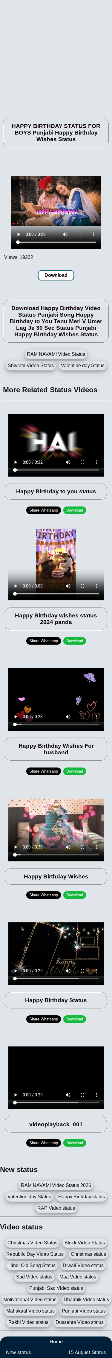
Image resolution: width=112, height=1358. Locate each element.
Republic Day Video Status (35, 1254)
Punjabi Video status (84, 1310)
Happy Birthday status (81, 1196)
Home (56, 1342)
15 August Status (87, 1352)
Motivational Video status (29, 1299)
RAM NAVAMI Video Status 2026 (56, 1185)
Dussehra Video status (80, 1322)
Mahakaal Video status (30, 1310)
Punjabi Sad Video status (56, 1288)
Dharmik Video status (86, 1299)
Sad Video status (34, 1276)
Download (56, 275)
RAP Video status (56, 1208)
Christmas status (88, 1254)
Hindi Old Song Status (32, 1265)
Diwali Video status (83, 1265)
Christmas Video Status (32, 1242)
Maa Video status (77, 1276)
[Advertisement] (56, 56)
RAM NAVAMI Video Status (56, 354)
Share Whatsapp (43, 510)
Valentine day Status (83, 365)
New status (18, 1352)
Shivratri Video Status (31, 365)
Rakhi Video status (28, 1322)
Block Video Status (85, 1242)
